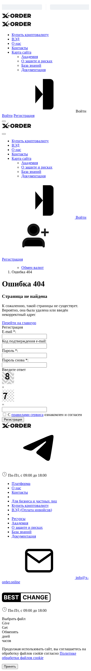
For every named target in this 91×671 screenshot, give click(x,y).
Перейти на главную (19, 323)
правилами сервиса (27, 415)
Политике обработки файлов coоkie (39, 655)
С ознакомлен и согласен (44, 415)
